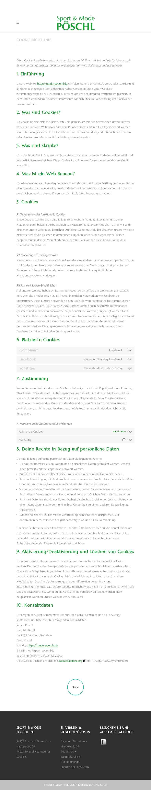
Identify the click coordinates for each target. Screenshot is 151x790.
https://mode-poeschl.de (52, 83)
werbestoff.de (100, 784)
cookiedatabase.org (70, 660)
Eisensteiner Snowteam (75, 767)
